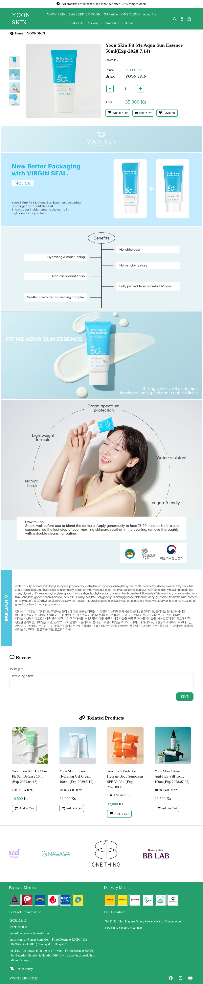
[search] (174, 18)
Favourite (169, 112)
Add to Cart (120, 112)
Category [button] (93, 23)
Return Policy (24, 969)
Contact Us (75, 23)
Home (18, 33)
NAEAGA (111, 14)
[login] (182, 18)
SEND (185, 696)
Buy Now (145, 112)
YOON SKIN (56, 14)
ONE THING (130, 14)
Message (16, 669)
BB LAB (128, 23)
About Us (149, 14)
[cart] (189, 18)
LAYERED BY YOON (85, 14)
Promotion (112, 23)
